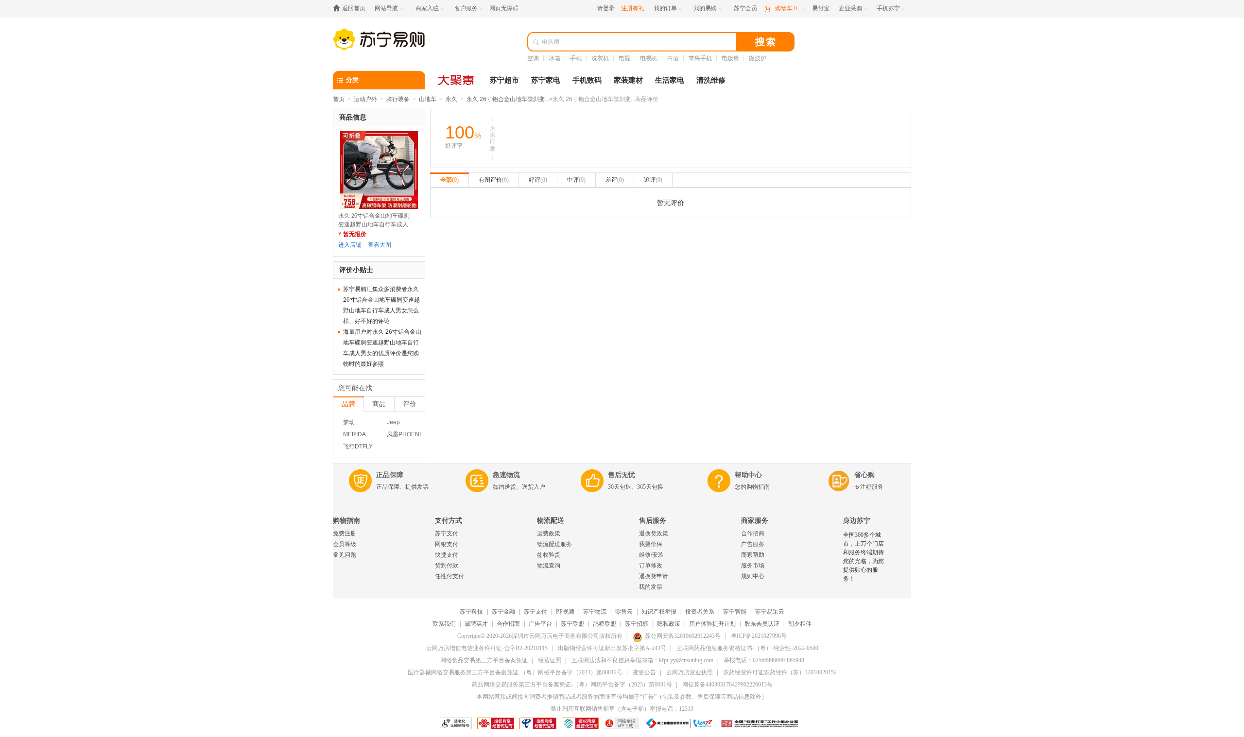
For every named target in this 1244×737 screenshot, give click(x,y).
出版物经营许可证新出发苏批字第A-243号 (612, 648)
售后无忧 (621, 475)
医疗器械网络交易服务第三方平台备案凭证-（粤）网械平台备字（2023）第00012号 (515, 672)
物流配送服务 (554, 544)
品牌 (348, 404)
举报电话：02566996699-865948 (764, 660)
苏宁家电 (545, 80)
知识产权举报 (658, 611)
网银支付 (446, 544)
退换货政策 (653, 533)
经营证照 (549, 660)
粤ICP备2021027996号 (759, 636)
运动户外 (365, 99)
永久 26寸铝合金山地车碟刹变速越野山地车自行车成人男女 (374, 224)
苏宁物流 (594, 611)
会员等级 (344, 544)
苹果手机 (700, 58)
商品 (379, 404)
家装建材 (628, 80)
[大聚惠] (457, 80)
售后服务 (652, 520)
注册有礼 (632, 8)
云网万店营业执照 (689, 672)
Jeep (393, 422)
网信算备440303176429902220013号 (727, 684)
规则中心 (752, 576)
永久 (451, 99)
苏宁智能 (734, 611)
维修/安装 (651, 554)
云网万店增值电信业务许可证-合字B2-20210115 (487, 648)
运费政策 (548, 533)
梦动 (349, 422)
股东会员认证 (761, 623)
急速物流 (506, 475)
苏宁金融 (503, 611)
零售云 (624, 611)
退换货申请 (653, 576)
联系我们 (444, 623)
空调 (533, 58)
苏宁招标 (636, 623)
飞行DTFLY (358, 446)
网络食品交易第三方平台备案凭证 (484, 660)
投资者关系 (699, 611)
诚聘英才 (476, 623)
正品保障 (389, 475)
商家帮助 (752, 554)
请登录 (606, 8)
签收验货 (548, 554)
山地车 (427, 99)
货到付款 (446, 565)
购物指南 (346, 520)
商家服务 (754, 520)
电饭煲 (730, 58)
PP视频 (565, 611)
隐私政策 (668, 623)
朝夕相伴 (800, 623)
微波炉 (757, 58)
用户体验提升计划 (712, 623)
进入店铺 (350, 244)
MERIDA (354, 434)
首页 (339, 99)
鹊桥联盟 (604, 623)
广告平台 (540, 623)
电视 (624, 58)
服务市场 (752, 565)
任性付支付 (449, 576)
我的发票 (650, 586)
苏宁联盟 (572, 623)
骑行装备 (398, 99)
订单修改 (650, 565)
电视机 (648, 58)
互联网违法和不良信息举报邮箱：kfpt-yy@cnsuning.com (642, 660)
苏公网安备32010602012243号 (683, 636)
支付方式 (448, 520)
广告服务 (752, 544)
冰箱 (554, 58)
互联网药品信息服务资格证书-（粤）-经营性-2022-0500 (747, 648)
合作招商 (752, 533)
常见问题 (344, 554)
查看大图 (379, 244)
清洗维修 (711, 80)
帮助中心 (748, 475)
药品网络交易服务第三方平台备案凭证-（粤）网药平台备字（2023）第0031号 (572, 684)
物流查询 (548, 565)
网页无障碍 (503, 8)
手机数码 (587, 80)
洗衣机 (600, 58)
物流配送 (550, 520)
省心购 (864, 475)
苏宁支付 (446, 533)
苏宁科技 (471, 611)
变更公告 (644, 672)
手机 (576, 58)
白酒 (673, 58)
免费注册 (344, 533)
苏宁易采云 (769, 611)
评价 (409, 404)
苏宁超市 (504, 80)
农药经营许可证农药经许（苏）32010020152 (780, 672)
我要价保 (650, 544)
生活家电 (669, 80)
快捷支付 (446, 554)
